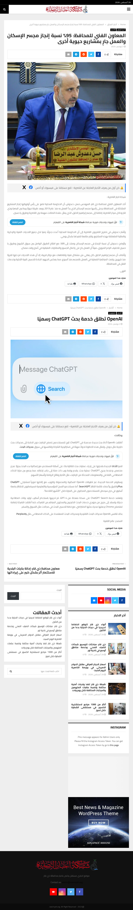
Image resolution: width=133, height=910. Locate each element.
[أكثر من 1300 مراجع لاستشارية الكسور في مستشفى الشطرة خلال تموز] (117, 709)
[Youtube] (53, 891)
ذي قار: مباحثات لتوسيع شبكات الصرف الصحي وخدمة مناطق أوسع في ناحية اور (88, 647)
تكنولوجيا (112, 313)
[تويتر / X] (24, 188)
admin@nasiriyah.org (72, 882)
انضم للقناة (17, 222)
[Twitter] (70, 891)
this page (114, 745)
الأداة (115, 466)
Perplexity (21, 513)
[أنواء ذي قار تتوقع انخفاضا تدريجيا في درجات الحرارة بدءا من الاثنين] (117, 629)
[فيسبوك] (31, 188)
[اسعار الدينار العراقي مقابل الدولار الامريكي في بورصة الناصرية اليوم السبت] (117, 669)
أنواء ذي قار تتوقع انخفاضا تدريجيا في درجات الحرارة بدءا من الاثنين (88, 627)
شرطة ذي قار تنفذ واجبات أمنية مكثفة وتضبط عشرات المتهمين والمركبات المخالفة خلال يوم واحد (88, 687)
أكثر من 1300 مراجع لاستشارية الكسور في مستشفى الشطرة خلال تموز (88, 707)
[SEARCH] (10, 671)
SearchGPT (84, 486)
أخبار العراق (121, 30)
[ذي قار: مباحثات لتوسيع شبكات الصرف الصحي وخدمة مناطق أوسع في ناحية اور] (117, 649)
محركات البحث (27, 446)
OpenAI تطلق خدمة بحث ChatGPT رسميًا (100, 568)
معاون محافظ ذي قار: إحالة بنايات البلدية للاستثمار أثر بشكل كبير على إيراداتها (33, 570)
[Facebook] (79, 891)
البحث (59, 590)
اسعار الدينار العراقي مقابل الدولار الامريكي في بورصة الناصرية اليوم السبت (88, 667)
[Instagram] (62, 891)
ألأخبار (113, 30)
